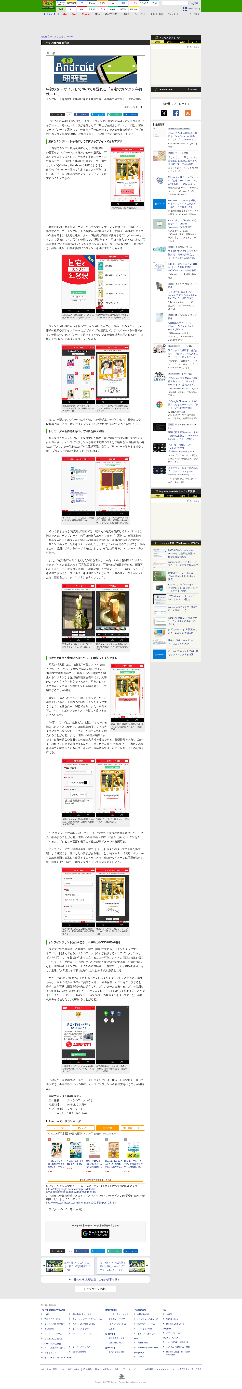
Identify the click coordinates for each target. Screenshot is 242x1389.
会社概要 (149, 1369)
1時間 (157, 42)
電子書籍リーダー (132, 1128)
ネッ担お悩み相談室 (53, 1339)
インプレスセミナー (81, 1329)
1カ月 (194, 42)
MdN (136, 1339)
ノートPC (59, 1128)
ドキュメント (140, 14)
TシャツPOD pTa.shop (177, 1342)
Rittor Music (111, 1310)
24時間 (170, 42)
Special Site (166, 89)
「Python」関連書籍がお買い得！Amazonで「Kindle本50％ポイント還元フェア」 (183, 381)
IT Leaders (49, 1329)
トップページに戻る (95, 1289)
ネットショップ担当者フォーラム (87, 1319)
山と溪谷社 (110, 1334)
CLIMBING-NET (116, 1343)
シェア (83, 115)
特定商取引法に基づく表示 (189, 1369)
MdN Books (142, 1343)
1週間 (182, 42)
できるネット (50, 1353)
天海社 (169, 1314)
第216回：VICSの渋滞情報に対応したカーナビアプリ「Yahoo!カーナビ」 (112, 1266)
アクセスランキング (169, 37)
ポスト (60, 115)
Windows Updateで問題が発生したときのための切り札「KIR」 (182, 621)
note (116, 115)
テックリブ (139, 1353)
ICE (164, 1310)
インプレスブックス (81, 1347)
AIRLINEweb (143, 1314)
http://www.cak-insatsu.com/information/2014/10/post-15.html (81, 1202)
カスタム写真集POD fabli (178, 1347)
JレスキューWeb (144, 1329)
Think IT (48, 1314)
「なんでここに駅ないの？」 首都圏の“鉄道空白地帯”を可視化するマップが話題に (184, 160)
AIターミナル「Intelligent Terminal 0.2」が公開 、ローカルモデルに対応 (183, 587)
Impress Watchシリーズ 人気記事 (177, 491)
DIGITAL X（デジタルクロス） (85, 1334)
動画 (161, 14)
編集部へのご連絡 (110, 1369)
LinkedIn (133, 115)
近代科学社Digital (116, 1352)
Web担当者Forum (52, 1319)
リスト (69, 115)
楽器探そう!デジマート (119, 1319)
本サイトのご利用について (53, 1369)
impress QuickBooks (175, 1324)
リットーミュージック (118, 1314)
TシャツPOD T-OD (118, 1324)
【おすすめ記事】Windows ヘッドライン (179, 543)
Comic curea (172, 1319)
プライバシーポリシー (132, 1369)
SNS (152, 14)
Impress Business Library (83, 1324)
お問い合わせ (74, 1369)
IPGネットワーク (170, 1338)
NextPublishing (79, 1352)
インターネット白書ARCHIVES (58, 1357)
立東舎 (112, 1329)
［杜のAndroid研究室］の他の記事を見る (95, 1279)
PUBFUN (167, 1329)
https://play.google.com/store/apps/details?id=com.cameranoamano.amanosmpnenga (71, 1190)
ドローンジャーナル (53, 1334)
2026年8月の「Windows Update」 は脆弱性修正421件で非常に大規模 (182, 553)
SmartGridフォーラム (81, 1314)
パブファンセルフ (174, 1333)
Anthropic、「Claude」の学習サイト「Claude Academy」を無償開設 (182, 223)
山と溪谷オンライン (117, 1338)
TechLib (141, 1357)
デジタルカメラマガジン (55, 1348)
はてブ (100, 115)
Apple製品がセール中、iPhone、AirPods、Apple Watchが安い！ (181, 326)
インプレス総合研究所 (54, 1324)
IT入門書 (107, 1128)
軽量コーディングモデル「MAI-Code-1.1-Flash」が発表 (182, 576)
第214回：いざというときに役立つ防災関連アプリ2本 (77, 1266)
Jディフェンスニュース (147, 1319)
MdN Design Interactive (147, 1348)
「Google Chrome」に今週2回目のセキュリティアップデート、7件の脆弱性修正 (183, 404)
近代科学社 (110, 1348)
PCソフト (83, 1128)
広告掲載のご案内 (91, 1369)
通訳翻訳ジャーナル (146, 1324)
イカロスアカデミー (146, 1334)
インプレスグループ (165, 1369)
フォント (172, 14)
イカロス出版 (140, 1310)
